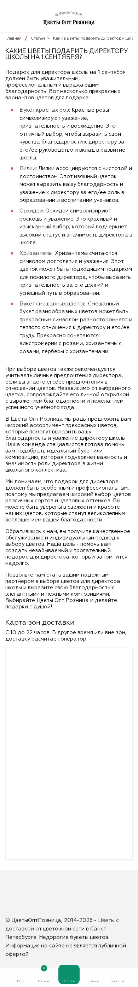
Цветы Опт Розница (37, 419)
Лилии (27, 168)
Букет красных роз (44, 110)
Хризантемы (35, 253)
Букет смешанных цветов (52, 303)
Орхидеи (31, 211)
